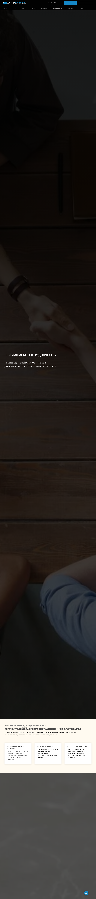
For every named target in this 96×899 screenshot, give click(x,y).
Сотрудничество (57, 8)
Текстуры (33, 8)
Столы (15, 8)
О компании (70, 8)
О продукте (6, 8)
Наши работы (44, 8)
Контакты (81, 8)
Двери (24, 8)
